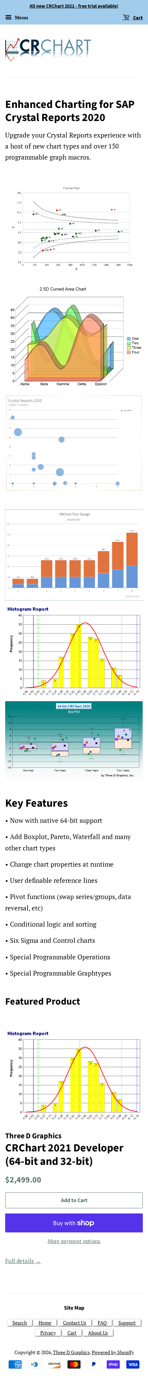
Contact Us (74, 1322)
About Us (98, 1332)
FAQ (102, 1322)
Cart (137, 17)
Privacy (48, 1332)
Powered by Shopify (113, 1352)
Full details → (23, 1261)
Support (127, 1322)
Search (19, 1322)
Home (45, 1322)
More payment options (74, 1241)
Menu (20, 17)
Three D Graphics (71, 1352)
